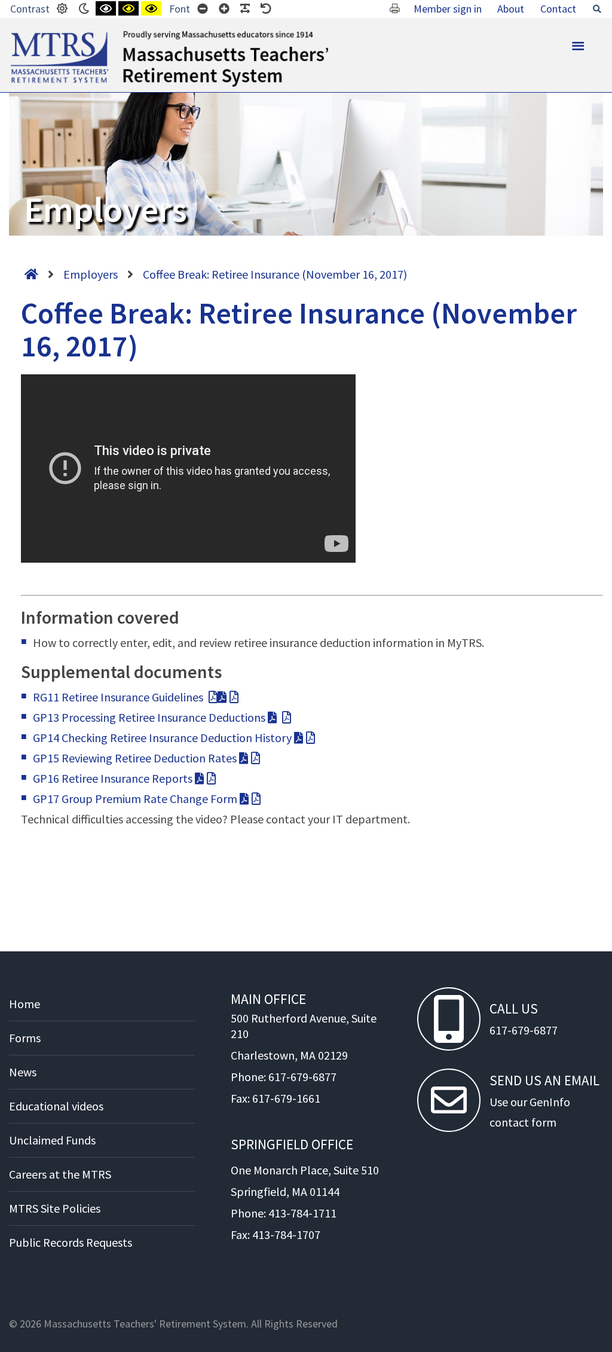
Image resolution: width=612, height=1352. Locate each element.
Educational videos (56, 1105)
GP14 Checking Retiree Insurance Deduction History (163, 737)
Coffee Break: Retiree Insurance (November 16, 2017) (275, 274)
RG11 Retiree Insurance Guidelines (119, 696)
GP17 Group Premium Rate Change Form (136, 798)
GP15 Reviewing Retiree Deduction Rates (136, 757)
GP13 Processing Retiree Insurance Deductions (150, 717)
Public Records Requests (70, 1242)
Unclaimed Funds (52, 1140)
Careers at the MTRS (60, 1174)
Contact (558, 9)
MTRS (24, 35)
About (510, 9)
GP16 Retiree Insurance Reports (114, 778)
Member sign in (448, 9)
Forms (25, 1037)
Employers (90, 274)
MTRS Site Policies (54, 1208)
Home (24, 1003)
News (22, 1071)
